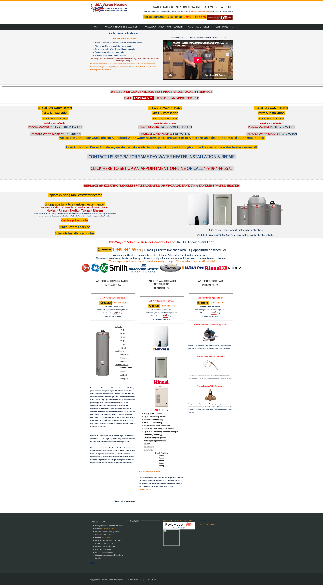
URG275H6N (271, 134)
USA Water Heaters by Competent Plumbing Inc (160, 11)
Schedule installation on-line (75, 233)
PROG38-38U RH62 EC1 (55, 127)
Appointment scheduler (209, 250)
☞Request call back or (74, 227)
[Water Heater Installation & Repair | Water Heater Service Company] (109, 7)
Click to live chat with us (224, 11)
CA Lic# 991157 (108, 528)
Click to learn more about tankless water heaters (236, 229)
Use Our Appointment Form (195, 242)
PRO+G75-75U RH (271, 127)
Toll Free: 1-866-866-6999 (199, 11)
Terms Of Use (151, 580)
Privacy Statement (134, 580)
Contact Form (118, 307)
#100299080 (106, 537)
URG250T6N (164, 134)
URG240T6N (55, 134)
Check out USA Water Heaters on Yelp (177, 520)
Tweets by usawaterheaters (211, 524)
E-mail (212, 11)
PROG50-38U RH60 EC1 (165, 127)
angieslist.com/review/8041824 (174, 528)
